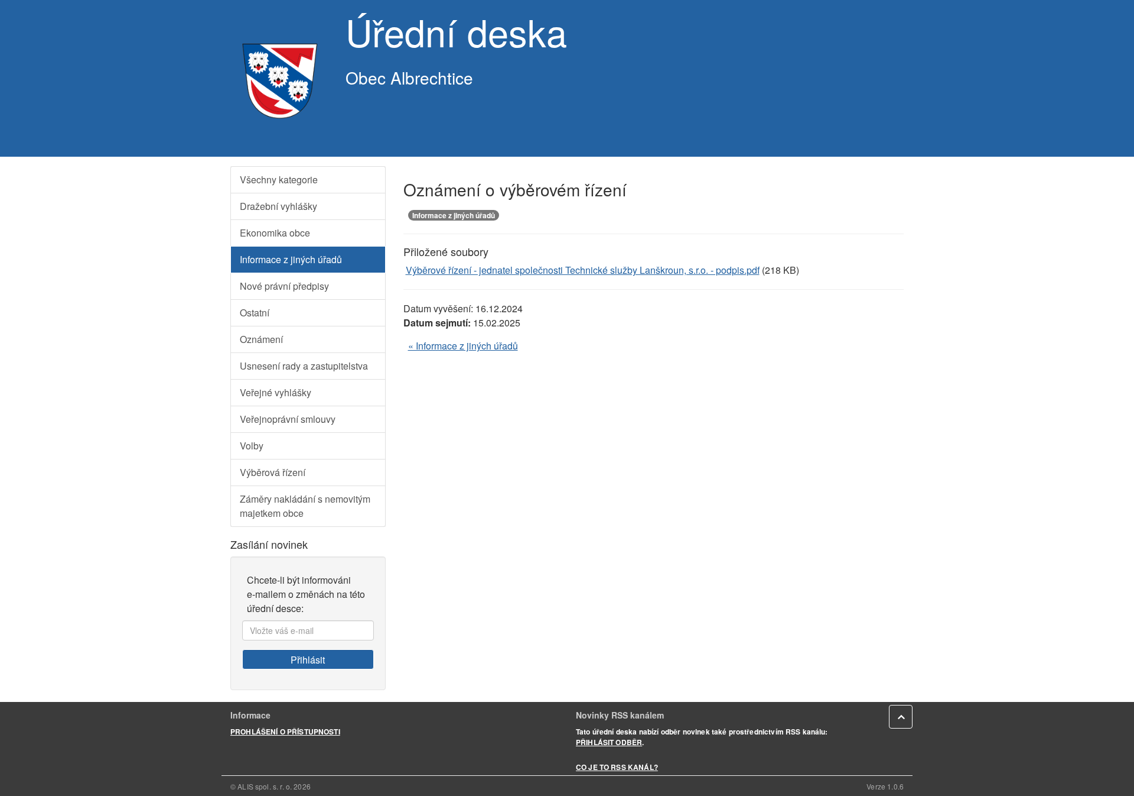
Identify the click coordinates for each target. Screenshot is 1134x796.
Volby (251, 445)
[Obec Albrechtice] (279, 78)
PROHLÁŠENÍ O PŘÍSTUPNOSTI (285, 731)
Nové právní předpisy (284, 286)
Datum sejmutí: (437, 322)
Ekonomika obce (275, 233)
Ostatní (254, 312)
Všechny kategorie (279, 179)
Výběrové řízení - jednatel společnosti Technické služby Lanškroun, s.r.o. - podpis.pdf (583, 270)
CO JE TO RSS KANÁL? (617, 767)
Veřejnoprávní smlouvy (287, 419)
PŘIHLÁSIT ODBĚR (609, 742)
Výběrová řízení (272, 472)
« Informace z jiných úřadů (463, 345)
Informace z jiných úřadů (291, 259)
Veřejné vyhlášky (275, 392)
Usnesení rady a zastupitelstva (304, 366)
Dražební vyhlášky (278, 206)
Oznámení (261, 339)
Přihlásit (308, 659)
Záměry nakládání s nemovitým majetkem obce (305, 506)
